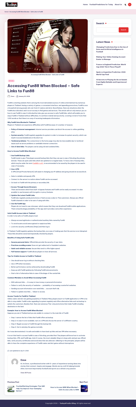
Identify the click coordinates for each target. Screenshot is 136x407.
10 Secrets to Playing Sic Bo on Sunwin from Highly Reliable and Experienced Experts (111, 82)
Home (6, 12)
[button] (26, 373)
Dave (23, 360)
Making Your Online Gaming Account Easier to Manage (110, 58)
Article (11, 81)
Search (100, 23)
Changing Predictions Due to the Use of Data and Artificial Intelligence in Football (112, 49)
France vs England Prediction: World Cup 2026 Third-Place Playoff (111, 66)
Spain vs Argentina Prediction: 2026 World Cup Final (111, 73)
